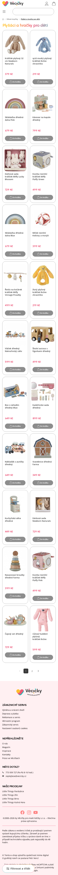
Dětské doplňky (12, 19)
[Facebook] (22, 812)
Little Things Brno (10, 798)
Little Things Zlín (10, 795)
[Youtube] (35, 812)
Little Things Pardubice (13, 791)
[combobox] (33, 11)
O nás (5, 743)
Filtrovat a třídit (20, 868)
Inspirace (6, 750)
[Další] (38, 671)
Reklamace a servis (11, 717)
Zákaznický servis (10, 724)
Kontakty (6, 754)
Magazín (6, 747)
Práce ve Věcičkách (11, 758)
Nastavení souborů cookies (15, 728)
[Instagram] (29, 812)
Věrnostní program (11, 720)
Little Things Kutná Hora (13, 802)
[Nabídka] (4, 12)
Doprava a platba (10, 713)
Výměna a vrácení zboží (13, 709)
